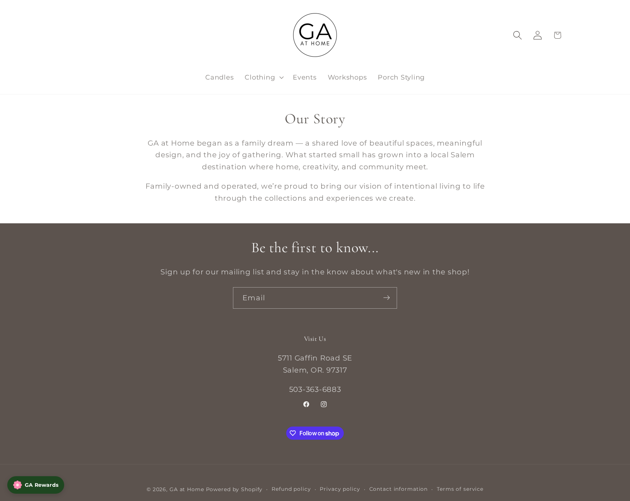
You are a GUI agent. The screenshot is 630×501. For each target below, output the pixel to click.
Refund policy (291, 489)
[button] (263, 77)
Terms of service (460, 489)
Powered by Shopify (234, 490)
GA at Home (187, 490)
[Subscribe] (387, 297)
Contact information (398, 489)
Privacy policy (340, 489)
